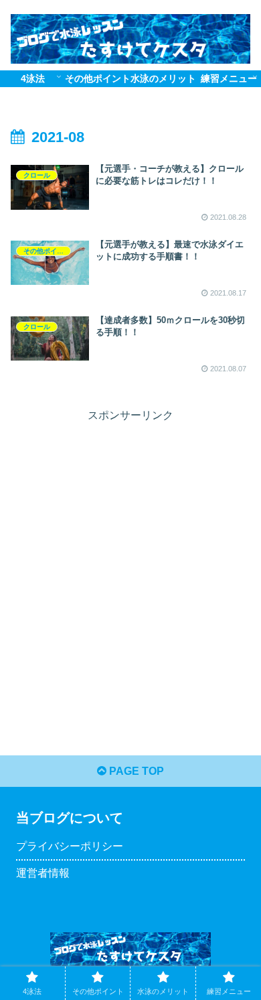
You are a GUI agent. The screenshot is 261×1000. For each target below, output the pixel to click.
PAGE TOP (135, 771)
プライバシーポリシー (69, 846)
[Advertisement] (130, 556)
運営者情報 (43, 873)
